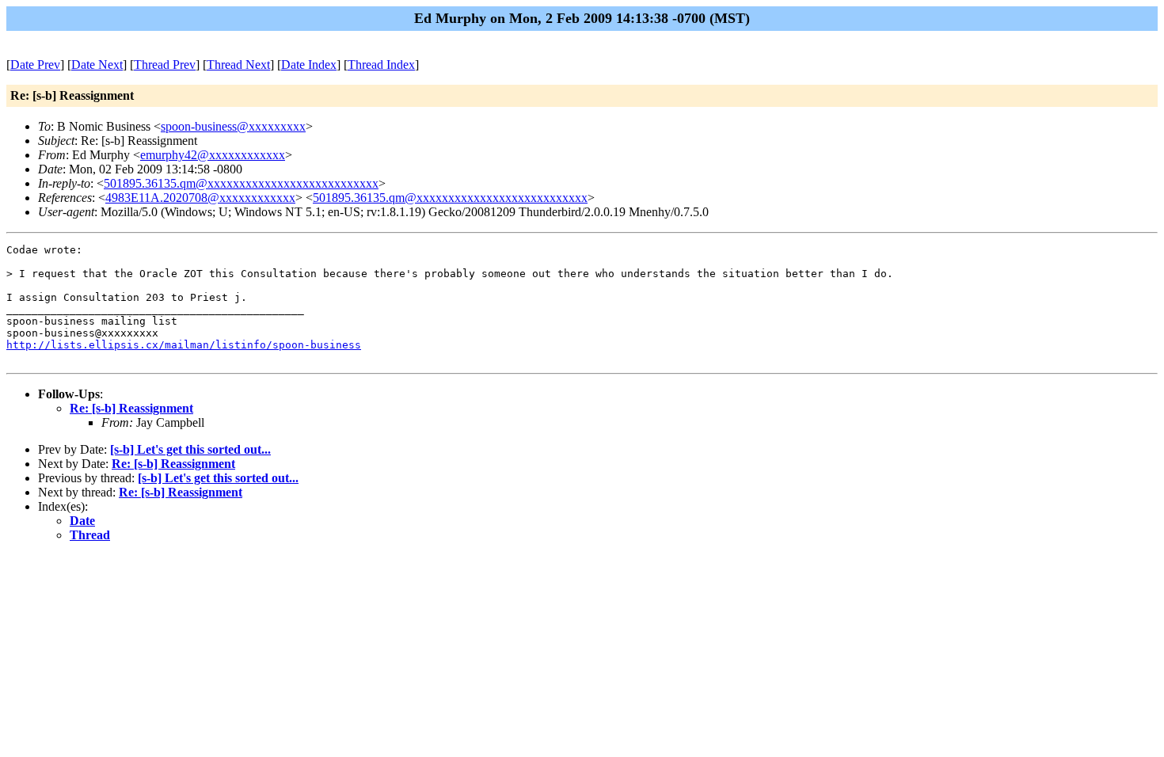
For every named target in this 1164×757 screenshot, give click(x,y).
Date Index (309, 64)
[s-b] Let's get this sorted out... (190, 449)
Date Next (97, 64)
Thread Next (238, 64)
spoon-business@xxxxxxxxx (233, 126)
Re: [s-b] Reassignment (131, 408)
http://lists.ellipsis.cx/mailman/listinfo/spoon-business (183, 345)
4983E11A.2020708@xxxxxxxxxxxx (200, 197)
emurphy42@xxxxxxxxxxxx (212, 155)
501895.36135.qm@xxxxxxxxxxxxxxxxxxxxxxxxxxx (241, 183)
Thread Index (381, 64)
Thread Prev (165, 64)
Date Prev (35, 64)
